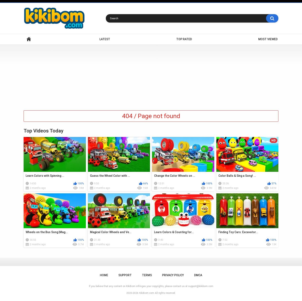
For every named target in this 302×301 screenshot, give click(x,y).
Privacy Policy (173, 275)
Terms (147, 275)
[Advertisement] (151, 75)
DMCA (198, 275)
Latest (104, 39)
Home (29, 39)
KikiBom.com (146, 293)
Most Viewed (268, 39)
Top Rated (184, 39)
